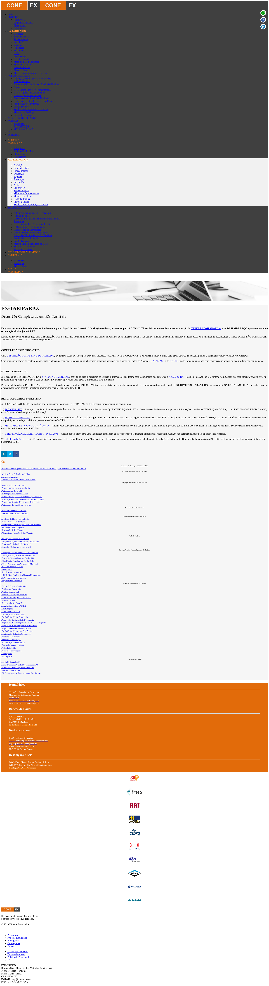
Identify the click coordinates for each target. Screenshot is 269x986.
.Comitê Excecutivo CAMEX (13, 606)
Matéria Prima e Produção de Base (31, 73)
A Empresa (19, 19)
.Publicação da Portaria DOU (13, 614)
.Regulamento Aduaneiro (11, 580)
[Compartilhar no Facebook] (16, 456)
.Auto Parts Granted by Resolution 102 (17, 667)
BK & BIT (19, 123)
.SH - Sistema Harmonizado (12, 572)
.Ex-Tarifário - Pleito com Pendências (16, 631)
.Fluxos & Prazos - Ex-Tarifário (14, 586)
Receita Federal (21, 59)
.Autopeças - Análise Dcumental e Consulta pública (22, 499)
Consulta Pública (22, 67)
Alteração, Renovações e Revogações (32, 78)
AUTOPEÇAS (21, 126)
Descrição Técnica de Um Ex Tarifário (33, 101)
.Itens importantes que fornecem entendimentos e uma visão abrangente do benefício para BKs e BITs (43, 468)
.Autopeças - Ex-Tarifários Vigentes (16, 505)
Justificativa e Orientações (26, 104)
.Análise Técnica (8, 600)
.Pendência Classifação (11, 639)
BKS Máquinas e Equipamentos (29, 92)
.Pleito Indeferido (8, 648)
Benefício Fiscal (22, 36)
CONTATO (13, 134)
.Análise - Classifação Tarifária (14, 595)
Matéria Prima (21, 266)
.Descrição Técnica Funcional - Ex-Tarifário (19, 552)
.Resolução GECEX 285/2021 (13, 485)
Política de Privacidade (18, 957)
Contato (11, 946)
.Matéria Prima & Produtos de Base (16, 474)
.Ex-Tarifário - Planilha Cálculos (14, 513)
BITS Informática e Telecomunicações (32, 90)
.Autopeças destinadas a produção (15, 488)
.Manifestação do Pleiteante (13, 642)
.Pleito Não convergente (11, 651)
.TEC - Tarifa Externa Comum (13, 578)
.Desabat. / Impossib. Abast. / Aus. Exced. (18, 480)
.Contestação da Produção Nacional (16, 544)
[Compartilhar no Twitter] (10, 456)
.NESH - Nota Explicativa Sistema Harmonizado (21, 575)
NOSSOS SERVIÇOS (18, 75)
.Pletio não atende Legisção (12, 645)
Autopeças (19, 47)
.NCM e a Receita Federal (12, 566)
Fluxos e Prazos (21, 70)
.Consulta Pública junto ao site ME (16, 547)
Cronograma (20, 28)
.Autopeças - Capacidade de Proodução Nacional (21, 496)
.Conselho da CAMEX (10, 611)
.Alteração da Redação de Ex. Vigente (17, 533)
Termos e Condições (17, 951)
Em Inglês (19, 50)
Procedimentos (21, 39)
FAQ (9, 132)
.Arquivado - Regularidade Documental (17, 620)
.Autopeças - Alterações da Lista (14, 494)
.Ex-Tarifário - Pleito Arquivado (14, 617)
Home (10, 14)
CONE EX (13, 17)
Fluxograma (20, 25)
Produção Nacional (23, 115)
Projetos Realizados (23, 22)
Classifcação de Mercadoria (27, 95)
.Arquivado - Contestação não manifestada (19, 625)
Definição (18, 33)
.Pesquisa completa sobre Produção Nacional (20, 541)
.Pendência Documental (11, 637)
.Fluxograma (6, 656)
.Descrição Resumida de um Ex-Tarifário (18, 558)
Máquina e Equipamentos (26, 61)
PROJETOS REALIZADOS (21, 118)
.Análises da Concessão (11, 589)
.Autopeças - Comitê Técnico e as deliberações (20, 502)
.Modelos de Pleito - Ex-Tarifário (15, 519)
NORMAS (12, 120)
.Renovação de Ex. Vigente (12, 527)
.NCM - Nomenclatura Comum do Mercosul (19, 564)
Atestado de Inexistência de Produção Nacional (37, 84)
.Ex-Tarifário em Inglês (10, 662)
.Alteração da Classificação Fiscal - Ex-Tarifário (21, 524)
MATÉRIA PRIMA (23, 129)
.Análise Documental (10, 592)
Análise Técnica (22, 81)
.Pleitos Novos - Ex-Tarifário (13, 522)
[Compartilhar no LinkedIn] (4, 456)
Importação (19, 56)
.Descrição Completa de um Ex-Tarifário (18, 555)
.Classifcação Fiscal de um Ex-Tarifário (17, 561)
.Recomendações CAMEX (12, 603)
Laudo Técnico (21, 106)
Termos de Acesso (16, 954)
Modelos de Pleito (22, 64)
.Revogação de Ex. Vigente (12, 530)
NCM (16, 53)
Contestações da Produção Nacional (31, 98)
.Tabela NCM (6, 569)
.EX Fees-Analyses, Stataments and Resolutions (21, 673)
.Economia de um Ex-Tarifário (13, 510)
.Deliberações (7, 609)
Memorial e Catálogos (24, 112)
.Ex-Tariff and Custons (10, 670)
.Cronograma (6, 653)
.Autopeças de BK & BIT (11, 491)
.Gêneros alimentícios (10, 477)
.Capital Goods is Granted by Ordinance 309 (19, 665)
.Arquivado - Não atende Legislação (16, 628)
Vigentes (18, 45)
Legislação (19, 42)
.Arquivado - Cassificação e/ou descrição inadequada (23, 623)
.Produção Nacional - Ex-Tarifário (15, 538)
